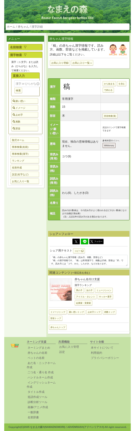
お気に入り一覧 (20, 181)
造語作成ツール (37, 396)
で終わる (108, 90)
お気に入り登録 (60, 62)
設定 (62, 351)
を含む (121, 84)
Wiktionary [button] (109, 145)
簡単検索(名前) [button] (20, 147)
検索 (18, 90)
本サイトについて (102, 347)
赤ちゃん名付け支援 (87, 279)
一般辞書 (33, 412)
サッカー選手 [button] (105, 296)
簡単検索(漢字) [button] (20, 153)
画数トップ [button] (109, 312)
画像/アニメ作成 (38, 407)
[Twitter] (76, 241)
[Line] (84, 241)
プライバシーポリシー (105, 357)
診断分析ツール (37, 402)
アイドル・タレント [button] (85, 296)
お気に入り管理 (69, 346)
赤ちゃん (23, 26)
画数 (17, 121)
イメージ (20, 107)
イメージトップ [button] (57, 312)
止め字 (19, 114)
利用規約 (96, 352)
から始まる (109, 84)
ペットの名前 (36, 357)
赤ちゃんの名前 (37, 352)
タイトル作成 (36, 391)
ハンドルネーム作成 (40, 377)
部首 (17, 128)
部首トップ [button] (55, 318)
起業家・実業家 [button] (83, 303)
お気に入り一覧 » (82, 62)
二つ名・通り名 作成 (41, 372)
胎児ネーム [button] (18, 140)
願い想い (20, 101)
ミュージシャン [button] (104, 290)
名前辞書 (33, 417)
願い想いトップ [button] (76, 312)
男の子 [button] (79, 290)
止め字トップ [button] (94, 312)
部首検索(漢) (110, 116)
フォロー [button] (98, 241)
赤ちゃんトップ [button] (57, 327)
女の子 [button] (89, 290)
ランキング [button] (18, 160)
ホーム (11, 26)
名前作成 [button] (17, 167)
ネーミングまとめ (39, 347)
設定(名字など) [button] (20, 174)
